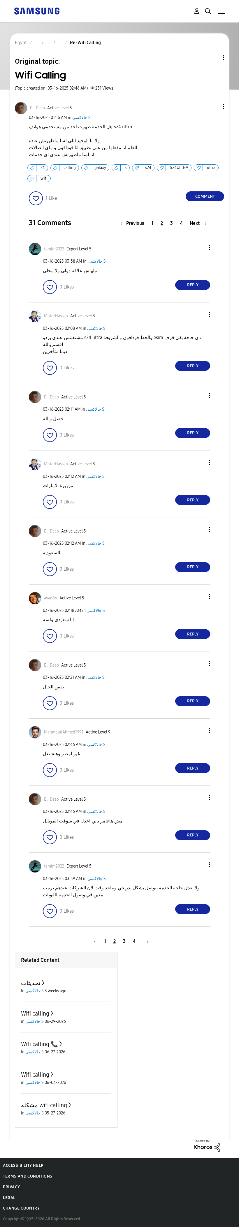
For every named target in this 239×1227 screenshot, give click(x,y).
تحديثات (31, 983)
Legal (9, 1197)
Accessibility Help (23, 1165)
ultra (211, 167)
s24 (148, 167)
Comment (205, 196)
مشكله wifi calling (44, 1105)
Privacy (11, 1187)
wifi (44, 178)
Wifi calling (35, 1013)
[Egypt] (36, 10)
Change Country (21, 1208)
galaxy (100, 167)
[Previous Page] (94, 941)
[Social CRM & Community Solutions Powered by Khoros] (207, 1145)
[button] (213, 106)
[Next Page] (145, 941)
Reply (192, 284)
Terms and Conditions (27, 1176)
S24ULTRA (179, 167)
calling (70, 167)
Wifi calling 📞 (39, 1044)
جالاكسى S (81, 117)
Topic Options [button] (213, 57)
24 (43, 167)
